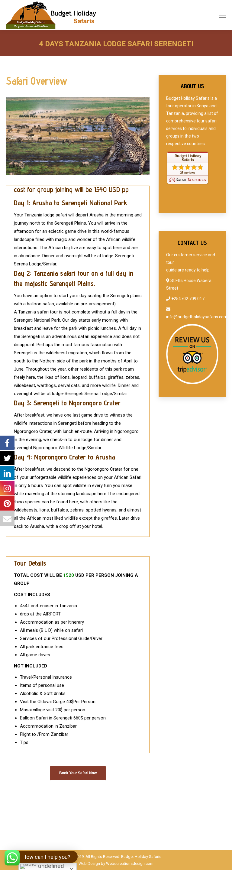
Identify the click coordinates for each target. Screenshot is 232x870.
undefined (50, 866)
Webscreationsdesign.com (129, 863)
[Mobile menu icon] (222, 15)
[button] (42, 857)
